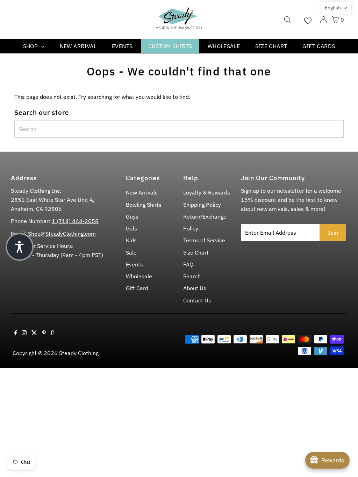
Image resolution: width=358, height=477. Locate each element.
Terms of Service (204, 240)
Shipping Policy (202, 204)
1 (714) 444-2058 (75, 221)
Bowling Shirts (144, 204)
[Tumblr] (52, 333)
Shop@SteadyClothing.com (61, 233)
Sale (131, 252)
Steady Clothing (79, 353)
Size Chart (271, 46)
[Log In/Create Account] (323, 19)
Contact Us (197, 300)
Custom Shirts (170, 46)
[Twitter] (34, 333)
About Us (194, 288)
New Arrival (78, 46)
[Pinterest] (44, 333)
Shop (31, 46)
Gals (131, 228)
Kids (131, 240)
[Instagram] (24, 333)
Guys (132, 216)
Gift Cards (318, 46)
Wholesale (224, 46)
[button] (336, 8)
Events (122, 46)
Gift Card (137, 288)
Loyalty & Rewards (206, 192)
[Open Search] (287, 19)
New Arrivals (142, 192)
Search (192, 276)
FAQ (188, 264)
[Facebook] (16, 333)
